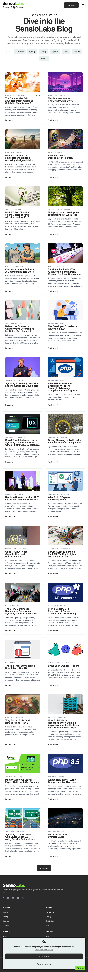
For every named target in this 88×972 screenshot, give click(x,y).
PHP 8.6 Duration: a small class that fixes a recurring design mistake (19, 158)
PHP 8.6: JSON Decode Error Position (60, 156)
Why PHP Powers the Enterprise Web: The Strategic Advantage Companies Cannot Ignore (62, 387)
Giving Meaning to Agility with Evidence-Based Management (64, 441)
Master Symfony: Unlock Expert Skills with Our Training (22, 781)
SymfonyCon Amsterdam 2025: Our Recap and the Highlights (22, 498)
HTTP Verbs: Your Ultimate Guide (58, 835)
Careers (44, 58)
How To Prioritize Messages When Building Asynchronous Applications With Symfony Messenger (63, 724)
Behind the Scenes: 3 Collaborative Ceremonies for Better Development (19, 329)
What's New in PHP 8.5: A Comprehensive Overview (62, 781)
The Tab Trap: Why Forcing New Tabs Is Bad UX (20, 667)
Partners (77, 52)
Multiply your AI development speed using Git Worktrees (64, 213)
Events (66, 52)
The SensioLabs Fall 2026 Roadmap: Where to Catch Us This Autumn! (19, 101)
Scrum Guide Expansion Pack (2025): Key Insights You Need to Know (62, 554)
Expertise (55, 52)
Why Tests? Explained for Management (60, 498)
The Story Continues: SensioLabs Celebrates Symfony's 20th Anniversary (21, 611)
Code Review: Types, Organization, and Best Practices (16, 554)
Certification (50, 921)
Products (6, 925)
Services (5, 912)
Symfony (32, 52)
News (4, 936)
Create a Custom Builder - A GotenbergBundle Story (19, 270)
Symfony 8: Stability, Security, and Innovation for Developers (21, 384)
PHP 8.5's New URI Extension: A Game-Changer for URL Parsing (62, 611)
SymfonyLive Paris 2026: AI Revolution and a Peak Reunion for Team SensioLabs (64, 272)
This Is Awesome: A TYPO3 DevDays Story (60, 99)
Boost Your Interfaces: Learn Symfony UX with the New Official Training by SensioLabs (22, 442)
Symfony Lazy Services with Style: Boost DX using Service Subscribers (20, 837)
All (9, 52)
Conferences (50, 912)
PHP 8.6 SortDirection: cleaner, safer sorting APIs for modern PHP (17, 215)
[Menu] (82, 5)
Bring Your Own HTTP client (63, 665)
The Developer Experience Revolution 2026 (62, 327)
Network (48, 925)
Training (43, 52)
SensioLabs (20, 52)
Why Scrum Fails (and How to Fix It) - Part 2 (17, 721)
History (48, 936)
